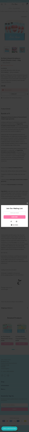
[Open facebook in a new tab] (11, 221)
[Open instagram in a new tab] (16, 221)
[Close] (27, 203)
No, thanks (15, 225)
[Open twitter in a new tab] (14, 221)
